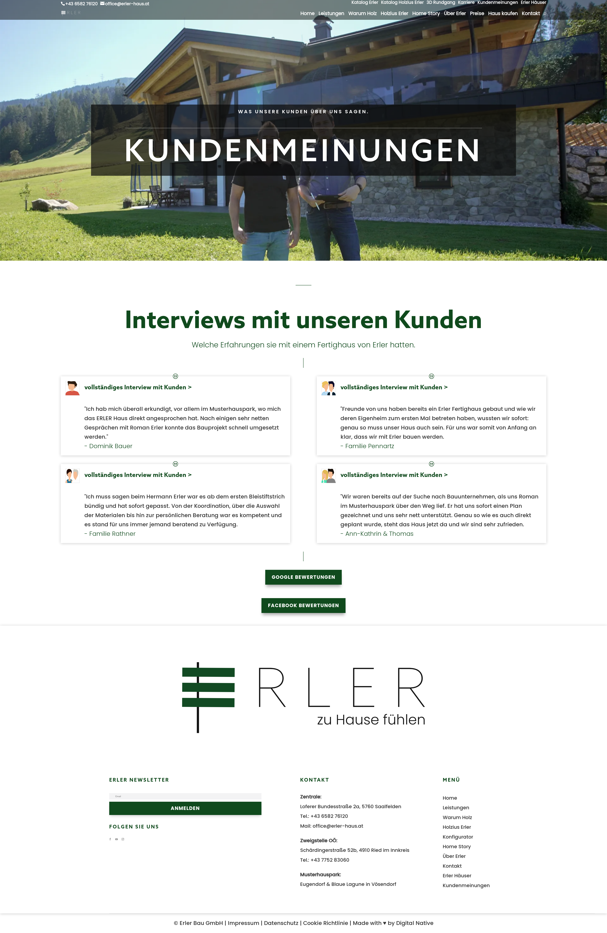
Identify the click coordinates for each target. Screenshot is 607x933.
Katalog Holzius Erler (402, 3)
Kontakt (531, 14)
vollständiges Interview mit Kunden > (138, 387)
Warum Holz (362, 14)
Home (307, 14)
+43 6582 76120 (329, 816)
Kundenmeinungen (498, 3)
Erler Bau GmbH (201, 923)
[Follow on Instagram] (122, 839)
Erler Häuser (533, 3)
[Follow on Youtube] (116, 839)
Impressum (243, 923)
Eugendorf (312, 884)
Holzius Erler (394, 14)
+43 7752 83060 (329, 860)
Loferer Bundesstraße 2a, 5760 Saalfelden (350, 806)
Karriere (466, 3)
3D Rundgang (441, 3)
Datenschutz (281, 923)
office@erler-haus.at (338, 826)
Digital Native (414, 923)
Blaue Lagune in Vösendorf (363, 884)
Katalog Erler (365, 3)
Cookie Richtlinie (325, 923)
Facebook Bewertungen (303, 605)
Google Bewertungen (303, 577)
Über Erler (455, 14)
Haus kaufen (503, 14)
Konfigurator (458, 836)
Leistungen (331, 14)
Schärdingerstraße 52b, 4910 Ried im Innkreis (354, 850)
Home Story (426, 14)
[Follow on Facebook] (110, 839)
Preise (477, 14)
